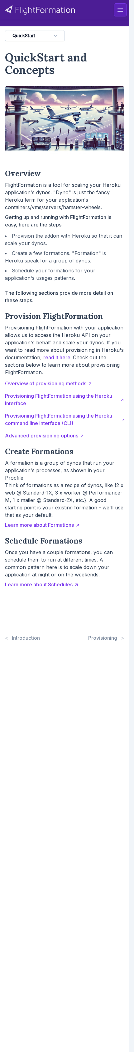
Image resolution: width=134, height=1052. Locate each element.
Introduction (22, 638)
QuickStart (23, 35)
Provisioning (106, 638)
